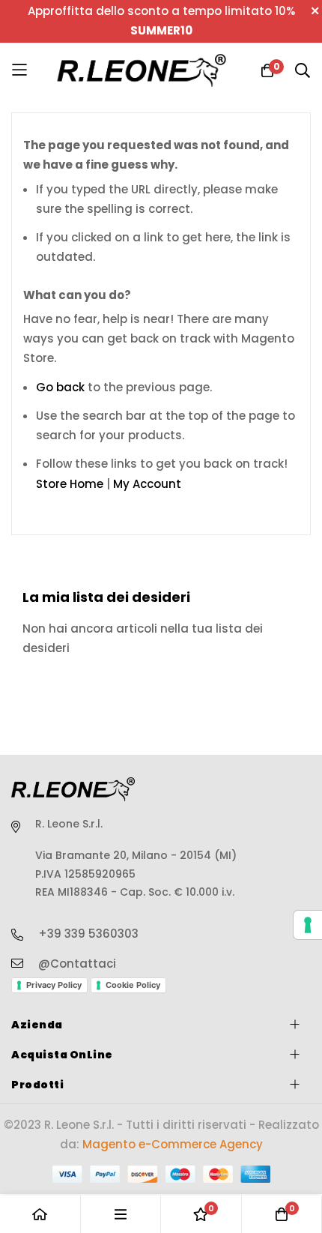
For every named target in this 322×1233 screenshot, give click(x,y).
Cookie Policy (133, 985)
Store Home (69, 484)
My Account (147, 484)
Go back (60, 387)
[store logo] (142, 70)
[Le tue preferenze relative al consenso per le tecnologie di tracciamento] (308, 925)
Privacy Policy (54, 985)
